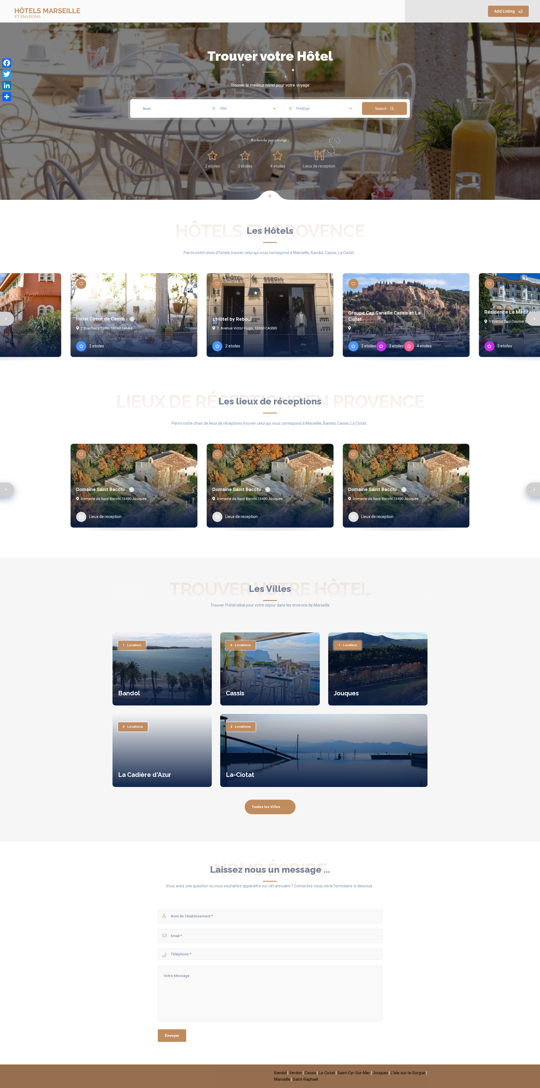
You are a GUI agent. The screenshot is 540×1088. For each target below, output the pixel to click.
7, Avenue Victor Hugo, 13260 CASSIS (247, 328)
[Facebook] (6, 63)
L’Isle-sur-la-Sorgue (408, 1073)
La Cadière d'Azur (144, 774)
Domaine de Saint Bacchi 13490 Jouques (114, 499)
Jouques (346, 693)
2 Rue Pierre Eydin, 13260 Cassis (106, 328)
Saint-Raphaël (305, 1079)
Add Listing (505, 11)
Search (381, 109)
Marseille (282, 1079)
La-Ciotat (240, 774)
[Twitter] (6, 74)
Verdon (295, 1073)
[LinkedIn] (6, 85)
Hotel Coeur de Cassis (100, 319)
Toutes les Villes (266, 807)
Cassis (235, 693)
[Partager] (6, 96)
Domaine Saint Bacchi (100, 489)
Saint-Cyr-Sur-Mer (354, 1073)
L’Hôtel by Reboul (231, 319)
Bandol (129, 693)
